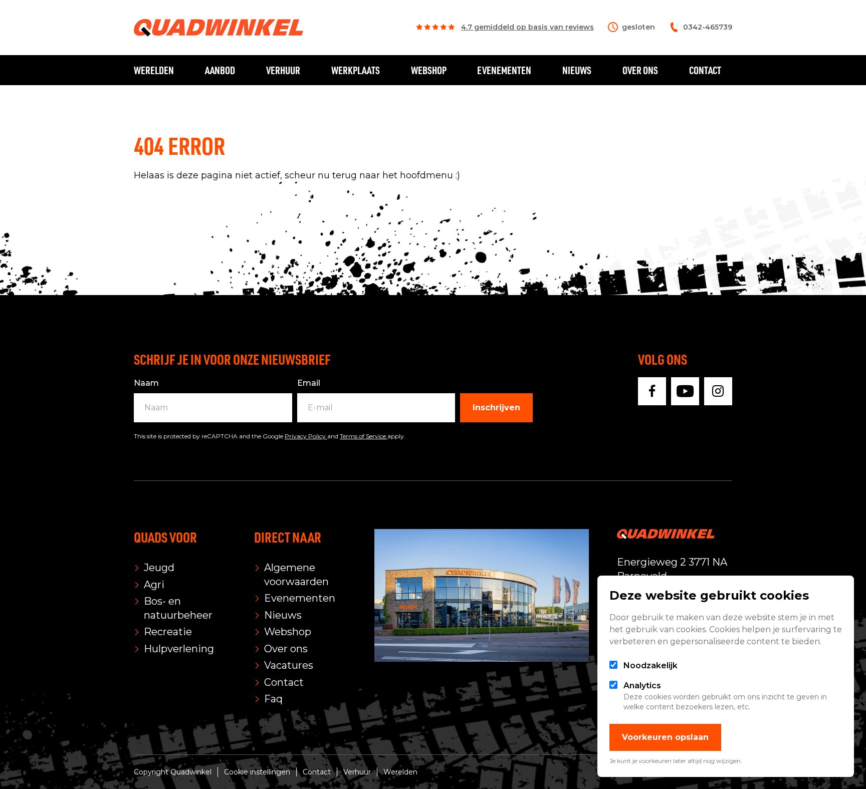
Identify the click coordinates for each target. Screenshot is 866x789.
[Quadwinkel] (218, 28)
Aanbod (220, 70)
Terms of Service (363, 436)
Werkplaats (355, 70)
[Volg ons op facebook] (652, 391)
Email (308, 383)
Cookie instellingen (257, 771)
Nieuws (576, 70)
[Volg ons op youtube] (685, 391)
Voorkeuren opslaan (665, 737)
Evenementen (504, 70)
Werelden (154, 70)
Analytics (642, 685)
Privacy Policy (306, 436)
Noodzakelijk (650, 665)
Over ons (640, 70)
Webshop (429, 70)
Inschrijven (496, 407)
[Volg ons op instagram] (718, 391)
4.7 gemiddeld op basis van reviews (527, 27)
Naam (146, 383)
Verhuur (283, 70)
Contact (705, 70)
